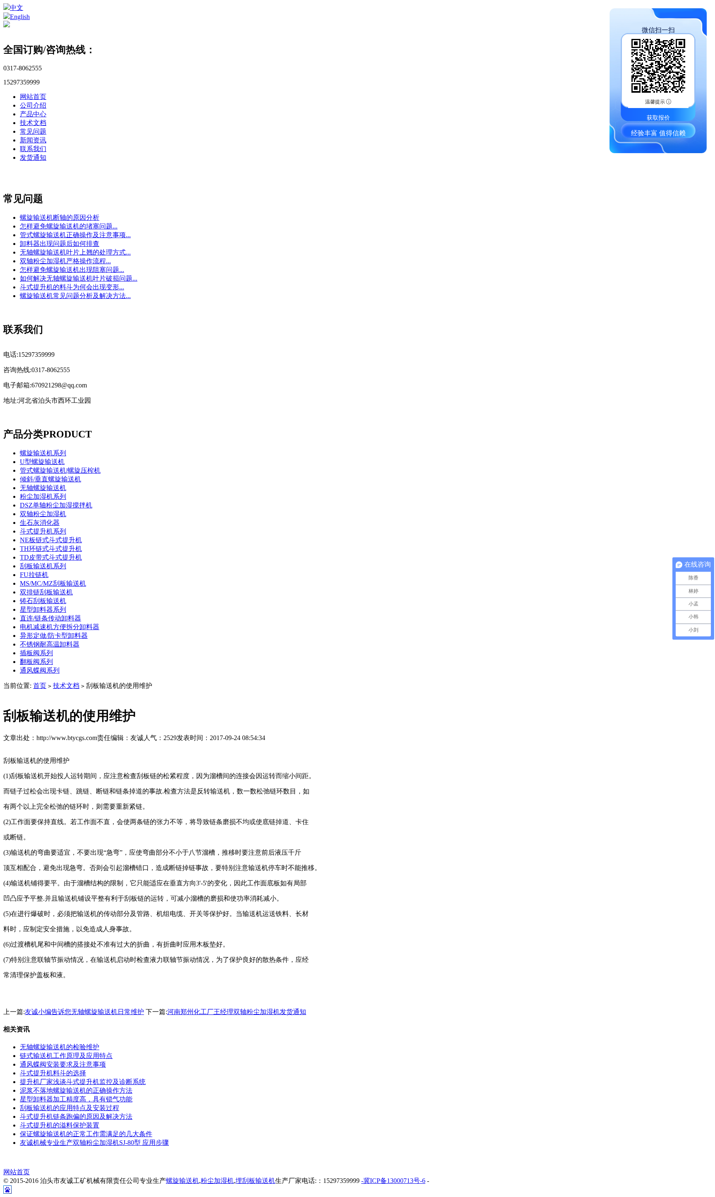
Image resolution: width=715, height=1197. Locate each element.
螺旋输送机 (182, 1180)
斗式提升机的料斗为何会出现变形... (72, 287)
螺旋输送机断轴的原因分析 (59, 217)
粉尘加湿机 (217, 1180)
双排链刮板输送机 (46, 592)
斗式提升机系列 (43, 531)
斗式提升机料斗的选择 (53, 1073)
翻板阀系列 (36, 661)
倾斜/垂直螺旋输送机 (50, 479)
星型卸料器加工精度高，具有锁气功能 (76, 1099)
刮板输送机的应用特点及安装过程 (69, 1107)
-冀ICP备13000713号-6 (393, 1180)
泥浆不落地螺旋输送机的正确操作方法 (76, 1090)
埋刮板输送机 (255, 1180)
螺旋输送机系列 (43, 453)
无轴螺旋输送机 (43, 487)
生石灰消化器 (40, 522)
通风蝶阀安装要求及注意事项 (63, 1064)
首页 (39, 685)
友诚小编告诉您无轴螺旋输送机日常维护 (84, 1011)
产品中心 (33, 114)
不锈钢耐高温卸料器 (49, 644)
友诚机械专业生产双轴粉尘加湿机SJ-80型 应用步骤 (94, 1142)
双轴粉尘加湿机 (43, 513)
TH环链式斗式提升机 (51, 548)
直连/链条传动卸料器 (50, 618)
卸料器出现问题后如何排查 (59, 243)
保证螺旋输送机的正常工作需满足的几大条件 (86, 1133)
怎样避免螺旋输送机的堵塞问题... (69, 226)
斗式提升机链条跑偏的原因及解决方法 (76, 1116)
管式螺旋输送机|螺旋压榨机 (60, 470)
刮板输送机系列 (43, 566)
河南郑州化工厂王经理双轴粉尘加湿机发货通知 (236, 1011)
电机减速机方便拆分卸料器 (59, 626)
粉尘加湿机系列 (43, 496)
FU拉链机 (34, 574)
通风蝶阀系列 (40, 670)
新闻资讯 (33, 140)
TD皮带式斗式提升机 (51, 557)
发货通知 (33, 157)
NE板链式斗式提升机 (51, 539)
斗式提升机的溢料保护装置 (59, 1125)
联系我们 (33, 148)
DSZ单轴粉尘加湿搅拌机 (56, 505)
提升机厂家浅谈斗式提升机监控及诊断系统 (83, 1081)
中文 (16, 7)
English (20, 16)
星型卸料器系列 (43, 609)
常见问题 (33, 131)
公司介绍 (33, 105)
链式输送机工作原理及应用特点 (66, 1055)
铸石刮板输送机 (43, 600)
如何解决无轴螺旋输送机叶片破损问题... (78, 278)
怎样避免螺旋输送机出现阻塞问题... (72, 269)
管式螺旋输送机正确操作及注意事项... (75, 234)
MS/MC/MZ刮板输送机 (53, 583)
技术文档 (33, 122)
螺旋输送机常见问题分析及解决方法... (75, 295)
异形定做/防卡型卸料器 (54, 635)
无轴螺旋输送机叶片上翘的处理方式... (75, 252)
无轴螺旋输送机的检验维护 (59, 1046)
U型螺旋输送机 (42, 461)
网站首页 (33, 96)
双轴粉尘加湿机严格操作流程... (65, 260)
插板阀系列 (36, 652)
